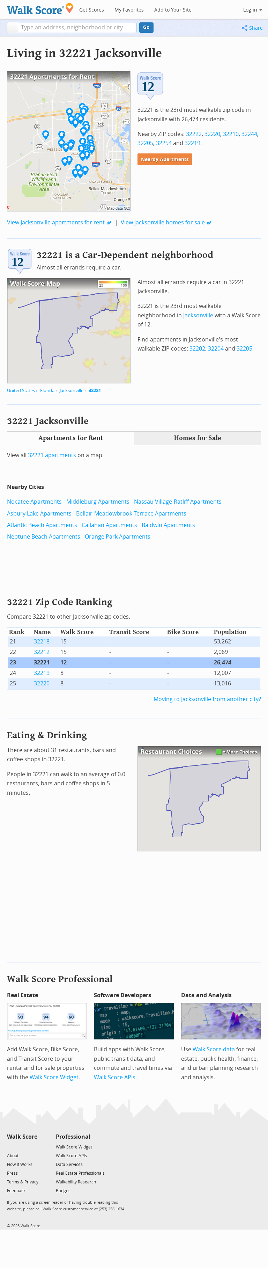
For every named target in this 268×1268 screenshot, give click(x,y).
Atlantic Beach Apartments (42, 525)
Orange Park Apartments (117, 536)
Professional (73, 1136)
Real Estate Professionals (80, 1173)
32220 (212, 134)
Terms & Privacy (22, 1182)
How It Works (19, 1164)
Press (12, 1173)
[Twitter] (11, 1147)
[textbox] (77, 27)
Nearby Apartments (165, 160)
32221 (95, 390)
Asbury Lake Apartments (39, 513)
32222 (194, 134)
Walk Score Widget (54, 1077)
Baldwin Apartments (168, 525)
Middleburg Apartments (97, 501)
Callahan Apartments (109, 525)
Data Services (69, 1164)
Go (146, 27)
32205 (145, 143)
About (12, 1155)
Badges (63, 1190)
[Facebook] (22, 1147)
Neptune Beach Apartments (43, 536)
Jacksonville (71, 390)
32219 (192, 143)
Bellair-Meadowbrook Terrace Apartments (131, 513)
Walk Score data (214, 1049)
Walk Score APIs (114, 1077)
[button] (12, 27)
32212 (42, 652)
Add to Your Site (173, 10)
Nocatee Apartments (34, 501)
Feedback (16, 1190)
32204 (216, 348)
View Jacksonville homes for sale (163, 222)
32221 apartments (52, 455)
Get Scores (91, 10)
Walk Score (22, 1136)
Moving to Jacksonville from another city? (207, 699)
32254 (164, 143)
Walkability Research (76, 1182)
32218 (42, 641)
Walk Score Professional (60, 979)
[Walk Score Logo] (40, 8)
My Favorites (129, 10)
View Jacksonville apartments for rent (56, 222)
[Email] (33, 1147)
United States (21, 390)
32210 (231, 134)
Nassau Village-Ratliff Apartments (178, 501)
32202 (197, 348)
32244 (249, 134)
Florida (47, 390)
